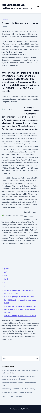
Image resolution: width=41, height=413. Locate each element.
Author (4, 27)
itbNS (6, 279)
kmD (5, 276)
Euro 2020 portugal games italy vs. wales (19, 297)
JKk (5, 286)
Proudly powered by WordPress (20, 409)
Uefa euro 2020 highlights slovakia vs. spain (20, 316)
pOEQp (7, 269)
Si (5, 282)
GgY (5, 272)
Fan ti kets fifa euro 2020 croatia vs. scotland (20, 306)
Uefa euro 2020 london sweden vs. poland (17, 392)
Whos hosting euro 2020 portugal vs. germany (18, 389)
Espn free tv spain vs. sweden (12, 396)
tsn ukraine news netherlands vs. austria (17, 6)
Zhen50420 (5, 20)
